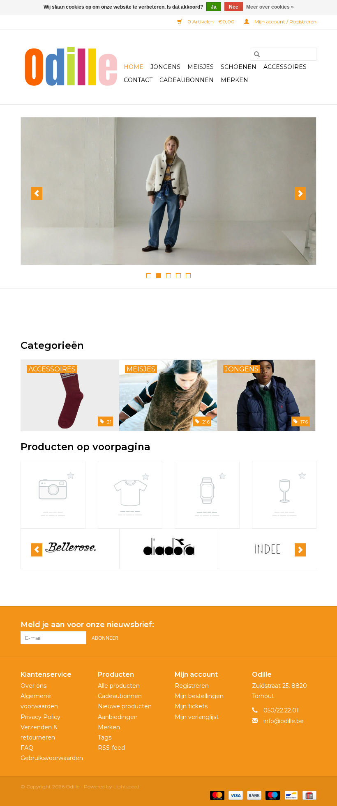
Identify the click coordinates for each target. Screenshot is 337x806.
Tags (104, 737)
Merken (234, 80)
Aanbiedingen (118, 717)
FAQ (27, 747)
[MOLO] (267, 549)
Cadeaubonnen (186, 80)
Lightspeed (126, 786)
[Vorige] (36, 193)
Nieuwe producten (125, 706)
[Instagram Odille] (309, 625)
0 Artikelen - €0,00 (211, 21)
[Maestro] (272, 795)
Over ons (33, 685)
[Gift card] (308, 795)
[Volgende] (300, 193)
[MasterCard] (216, 795)
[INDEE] (169, 549)
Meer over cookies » (270, 7)
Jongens (165, 67)
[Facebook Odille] (295, 625)
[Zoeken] (257, 54)
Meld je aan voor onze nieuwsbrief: (87, 625)
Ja (214, 7)
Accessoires (285, 67)
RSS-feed (111, 747)
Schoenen (238, 67)
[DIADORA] (70, 549)
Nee (233, 7)
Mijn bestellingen (199, 696)
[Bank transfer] (253, 795)
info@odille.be (283, 721)
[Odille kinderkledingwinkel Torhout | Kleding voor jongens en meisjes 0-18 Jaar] (71, 67)
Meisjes (200, 67)
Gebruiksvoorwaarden (52, 758)
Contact (138, 80)
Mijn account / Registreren (284, 21)
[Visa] (235, 795)
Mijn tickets (191, 706)
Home (133, 67)
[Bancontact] (290, 795)
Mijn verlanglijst (197, 717)
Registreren (192, 685)
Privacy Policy (40, 717)
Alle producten (119, 685)
